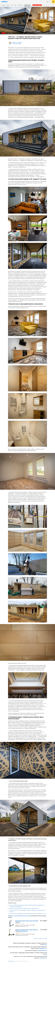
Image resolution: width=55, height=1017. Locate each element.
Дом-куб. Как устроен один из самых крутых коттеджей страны (23, 908)
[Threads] (53, 5)
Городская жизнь (11, 961)
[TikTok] (51, 5)
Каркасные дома (22, 961)
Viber (45, 954)
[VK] (48, 5)
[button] (26, 487)
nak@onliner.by (43, 957)
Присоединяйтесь (42, 950)
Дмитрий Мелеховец (40, 33)
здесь (45, 944)
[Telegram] (44, 5)
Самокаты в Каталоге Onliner (40, 938)
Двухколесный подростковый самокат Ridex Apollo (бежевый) (26, 921)
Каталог (27, 961)
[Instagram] (46, 5)
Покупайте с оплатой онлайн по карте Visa (19, 915)
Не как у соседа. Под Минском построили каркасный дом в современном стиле (27, 913)
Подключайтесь (43, 948)
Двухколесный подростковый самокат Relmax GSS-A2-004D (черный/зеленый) (26, 930)
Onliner (18, 961)
